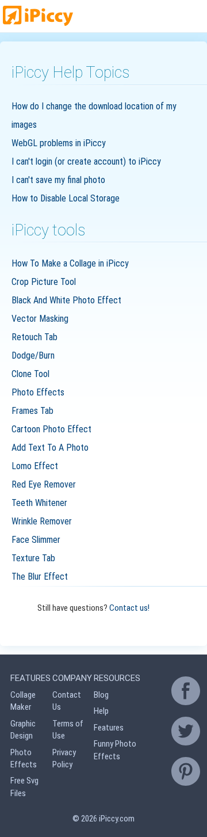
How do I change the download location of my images (94, 115)
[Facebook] (185, 690)
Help (101, 711)
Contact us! (129, 608)
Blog (101, 695)
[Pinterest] (185, 771)
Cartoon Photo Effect (51, 429)
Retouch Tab (34, 337)
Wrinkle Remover (42, 521)
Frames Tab (32, 410)
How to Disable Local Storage (66, 198)
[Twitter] (185, 731)
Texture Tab (33, 558)
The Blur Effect (40, 576)
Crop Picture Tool (44, 281)
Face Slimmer (36, 539)
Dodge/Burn (33, 355)
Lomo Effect (35, 466)
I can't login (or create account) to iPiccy (86, 161)
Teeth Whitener (39, 502)
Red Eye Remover (44, 484)
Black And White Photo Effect (66, 300)
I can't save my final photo (58, 179)
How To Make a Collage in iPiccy (70, 263)
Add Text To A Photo (50, 447)
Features (109, 727)
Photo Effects (38, 392)
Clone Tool (30, 373)
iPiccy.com (117, 818)
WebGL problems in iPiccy (59, 143)
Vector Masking (40, 318)
